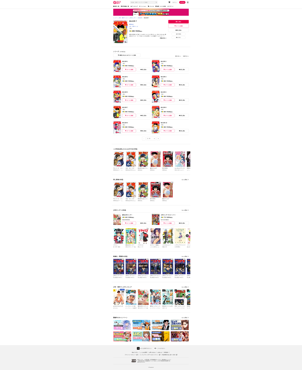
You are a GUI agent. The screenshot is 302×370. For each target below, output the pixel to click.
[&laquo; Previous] (143, 138)
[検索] (156, 2)
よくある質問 (143, 352)
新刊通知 (179, 34)
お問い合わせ (152, 352)
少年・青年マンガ (133, 26)
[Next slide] (187, 158)
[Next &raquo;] (158, 138)
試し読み (179, 30)
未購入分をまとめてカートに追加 (127, 55)
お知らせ (160, 352)
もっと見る (184, 179)
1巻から (179, 56)
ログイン (175, 2)
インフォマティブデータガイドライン (149, 355)
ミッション (143, 6)
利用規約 (166, 352)
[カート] (169, 2)
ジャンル (151, 6)
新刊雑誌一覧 (125, 6)
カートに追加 (179, 26)
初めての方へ (135, 352)
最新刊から (186, 56)
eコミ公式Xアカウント (144, 349)
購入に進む (178, 21)
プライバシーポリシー (131, 355)
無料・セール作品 (161, 6)
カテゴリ (169, 6)
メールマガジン (161, 348)
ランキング (135, 6)
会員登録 (182, 2)
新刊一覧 (117, 6)
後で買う (179, 37)
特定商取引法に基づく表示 (169, 355)
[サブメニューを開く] (188, 2)
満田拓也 (131, 24)
